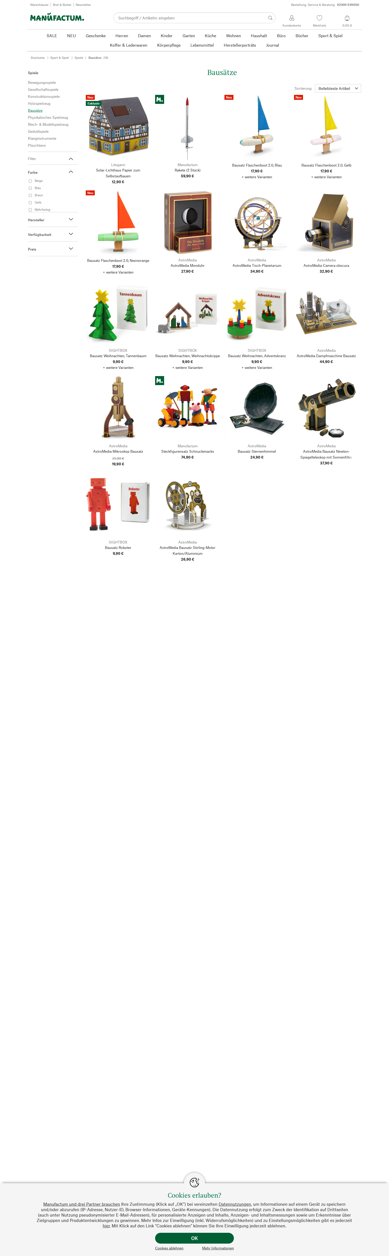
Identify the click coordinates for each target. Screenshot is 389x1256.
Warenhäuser (39, 5)
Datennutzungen (235, 1204)
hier (106, 1225)
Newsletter (83, 5)
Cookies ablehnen (169, 1248)
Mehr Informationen (218, 1248)
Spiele (79, 57)
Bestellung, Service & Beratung (325, 5)
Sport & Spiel (59, 57)
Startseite (38, 57)
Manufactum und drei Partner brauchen (81, 1204)
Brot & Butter (62, 5)
